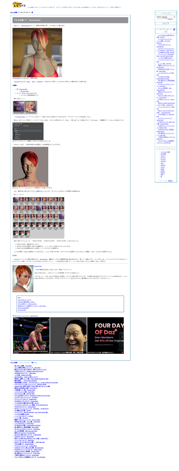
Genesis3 (163, 161)
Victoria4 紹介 (22, 310)
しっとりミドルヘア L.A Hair (24, 416)
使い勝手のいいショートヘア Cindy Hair (27, 453)
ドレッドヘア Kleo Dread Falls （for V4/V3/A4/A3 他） (31, 412)
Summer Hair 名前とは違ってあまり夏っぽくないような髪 (32, 386)
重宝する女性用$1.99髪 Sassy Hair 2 (26, 388)
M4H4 (162, 169)
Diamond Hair (25, 25)
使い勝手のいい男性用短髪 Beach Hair (27, 427)
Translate (170, 19)
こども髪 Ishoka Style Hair (23, 375)
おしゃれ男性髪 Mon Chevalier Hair (26, 431)
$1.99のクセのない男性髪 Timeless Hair (27, 451)
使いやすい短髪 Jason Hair (23, 366)
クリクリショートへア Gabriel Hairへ (26, 316)
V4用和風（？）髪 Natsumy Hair (25, 390)
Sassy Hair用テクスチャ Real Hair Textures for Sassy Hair (32, 395)
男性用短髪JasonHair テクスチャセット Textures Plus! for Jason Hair (36, 382)
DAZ (15, 25)
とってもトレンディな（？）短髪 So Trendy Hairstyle (31, 405)
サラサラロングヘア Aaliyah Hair (25, 407)
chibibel (163, 165)
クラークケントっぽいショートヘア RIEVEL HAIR (30, 384)
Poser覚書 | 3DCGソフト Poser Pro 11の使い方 (41, 7)
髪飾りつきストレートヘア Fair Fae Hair (27, 420)
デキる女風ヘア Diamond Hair (27, 304)
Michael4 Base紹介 (23, 308)
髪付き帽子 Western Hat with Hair (26, 380)
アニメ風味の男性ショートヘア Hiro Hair (28, 367)
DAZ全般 (163, 154)
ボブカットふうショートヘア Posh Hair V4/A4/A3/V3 (31, 408)
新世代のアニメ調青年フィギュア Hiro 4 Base (32, 306)
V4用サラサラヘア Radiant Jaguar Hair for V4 (29, 371)
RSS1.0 (170, 181)
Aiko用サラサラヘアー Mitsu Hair (25, 373)
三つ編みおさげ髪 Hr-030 (23, 410)
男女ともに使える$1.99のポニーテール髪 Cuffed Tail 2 (31, 438)
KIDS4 (162, 171)
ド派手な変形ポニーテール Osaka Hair (27, 455)
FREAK (163, 172)
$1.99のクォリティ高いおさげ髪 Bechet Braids (29, 448)
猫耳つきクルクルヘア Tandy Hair (25, 433)
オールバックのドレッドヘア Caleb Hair (27, 429)
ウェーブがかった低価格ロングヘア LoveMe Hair (30, 457)
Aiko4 (28, 81)
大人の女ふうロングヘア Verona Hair (26, 401)
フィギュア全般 (165, 152)
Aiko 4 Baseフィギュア (24, 300)
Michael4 (39, 81)
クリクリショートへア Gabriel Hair (26, 446)
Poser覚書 (14, 12)
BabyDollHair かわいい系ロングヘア (26, 377)
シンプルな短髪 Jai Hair (22, 414)
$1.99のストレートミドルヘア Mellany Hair (28, 449)
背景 (162, 174)
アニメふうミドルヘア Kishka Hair (26, 399)
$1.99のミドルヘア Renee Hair (24, 436)
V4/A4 (162, 167)
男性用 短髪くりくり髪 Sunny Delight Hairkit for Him (31, 379)
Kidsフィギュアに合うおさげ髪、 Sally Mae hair (30, 442)
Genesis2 (163, 159)
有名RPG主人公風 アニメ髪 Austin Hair (27, 421)
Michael (163, 157)
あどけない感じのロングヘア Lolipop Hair (28, 434)
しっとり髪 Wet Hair (21, 418)
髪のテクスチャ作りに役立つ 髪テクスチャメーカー (31, 369)
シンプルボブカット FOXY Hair (24, 423)
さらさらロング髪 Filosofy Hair (24, 393)
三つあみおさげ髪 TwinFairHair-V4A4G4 (27, 425)
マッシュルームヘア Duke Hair (24, 440)
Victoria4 (16, 78)
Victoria (163, 155)
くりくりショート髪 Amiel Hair (25, 392)
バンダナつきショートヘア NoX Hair (26, 397)
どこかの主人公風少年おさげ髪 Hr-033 (27, 403)
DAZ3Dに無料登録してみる (26, 302)
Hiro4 (33, 81)
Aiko (162, 163)
